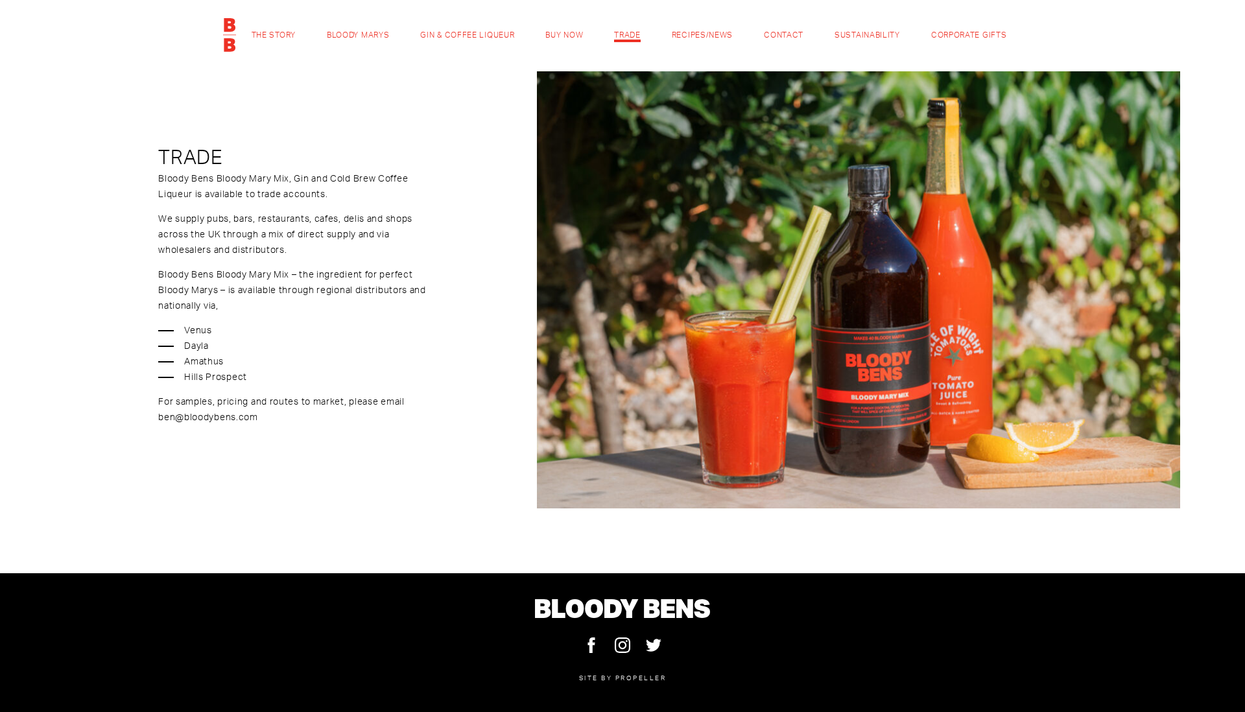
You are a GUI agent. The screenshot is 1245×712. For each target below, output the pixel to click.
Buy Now (564, 35)
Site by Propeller (623, 678)
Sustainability (867, 35)
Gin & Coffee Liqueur (467, 35)
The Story (274, 35)
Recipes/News (702, 35)
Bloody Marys (358, 35)
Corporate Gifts (969, 35)
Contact (783, 35)
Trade (627, 35)
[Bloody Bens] (229, 35)
